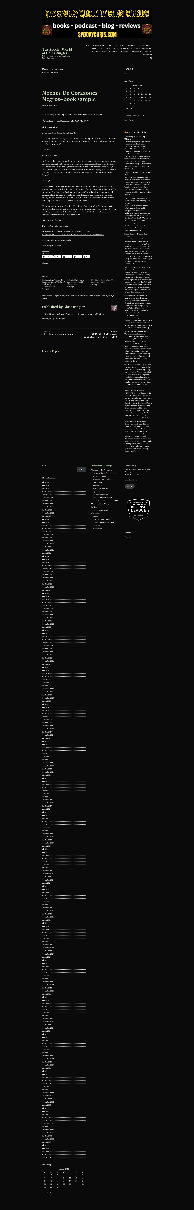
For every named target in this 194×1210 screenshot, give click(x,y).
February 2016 (47, 865)
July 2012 (45, 997)
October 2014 (47, 914)
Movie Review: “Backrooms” (135, 421)
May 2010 (45, 1077)
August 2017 (46, 809)
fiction (77, 296)
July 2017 (45, 812)
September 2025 (48, 513)
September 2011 (47, 1028)
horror (86, 296)
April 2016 (46, 858)
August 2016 (46, 846)
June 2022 (45, 633)
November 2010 (48, 1059)
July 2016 (45, 849)
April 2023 (46, 602)
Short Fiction (124, 51)
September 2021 (48, 661)
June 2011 (45, 1037)
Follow (130, 486)
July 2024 (45, 556)
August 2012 (46, 994)
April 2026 (46, 491)
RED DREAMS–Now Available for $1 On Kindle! (100, 334)
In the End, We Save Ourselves (136, 331)
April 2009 (46, 1117)
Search (44, 466)
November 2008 (48, 1133)
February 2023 (47, 609)
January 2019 (46, 760)
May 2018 (45, 784)
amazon (62, 296)
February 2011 (47, 1050)
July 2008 (45, 1145)
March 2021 (46, 679)
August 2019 (46, 738)
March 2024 (46, 569)
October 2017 (47, 806)
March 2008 (46, 1157)
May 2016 (45, 855)
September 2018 (48, 772)
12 (142, 94)
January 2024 (47, 575)
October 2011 (46, 1025)
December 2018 (47, 763)
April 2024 (46, 565)
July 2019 (45, 741)
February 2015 (47, 901)
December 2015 (47, 871)
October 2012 (47, 988)
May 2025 (45, 525)
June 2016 (45, 852)
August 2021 (46, 664)
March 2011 (46, 1046)
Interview (96, 485)
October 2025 (47, 510)
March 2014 (46, 935)
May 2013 (45, 966)
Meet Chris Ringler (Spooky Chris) (122, 45)
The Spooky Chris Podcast (98, 48)
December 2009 (48, 1093)
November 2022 (48, 618)
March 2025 (46, 531)
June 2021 (45, 670)
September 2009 (48, 1102)
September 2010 (48, 1065)
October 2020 (47, 695)
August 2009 (46, 1105)
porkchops (111, 296)
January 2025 (47, 538)
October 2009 (47, 1099)
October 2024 (47, 547)
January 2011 (46, 1053)
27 (146, 100)
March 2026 (46, 494)
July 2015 (45, 886)
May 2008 (45, 1151)
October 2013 (47, 951)
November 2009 (48, 1096)
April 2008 (46, 1154)
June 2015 (45, 889)
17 (134, 97)
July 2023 (45, 593)
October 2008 (47, 1136)
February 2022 (47, 646)
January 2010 (47, 1090)
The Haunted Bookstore (121, 48)
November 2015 (48, 874)
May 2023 (45, 599)
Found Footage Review (101, 510)
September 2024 (48, 550)
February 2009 (47, 1124)
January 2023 (47, 612)
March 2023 (46, 605)
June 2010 (45, 1074)
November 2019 (48, 729)
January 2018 (46, 797)
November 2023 (48, 581)
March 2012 (46, 1009)
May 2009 (45, 1114)
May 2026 (45, 488)
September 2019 (48, 735)
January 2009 (47, 1127)
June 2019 (45, 744)
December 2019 (47, 726)
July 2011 (45, 1034)
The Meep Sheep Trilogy (96, 51)
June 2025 (45, 522)
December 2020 (48, 689)
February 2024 (47, 572)
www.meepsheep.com (51, 246)
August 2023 (46, 590)
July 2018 (45, 778)
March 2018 (46, 791)
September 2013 (48, 954)
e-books (72, 296)
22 (126, 100)
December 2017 (47, 800)
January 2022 (47, 649)
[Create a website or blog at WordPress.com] (151, 1200)
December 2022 (48, 615)
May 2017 (45, 818)
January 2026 (47, 501)
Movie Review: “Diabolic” (134, 391)
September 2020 (48, 698)
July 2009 (45, 1108)
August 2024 (46, 553)
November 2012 (48, 985)
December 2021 (47, 652)
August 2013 (46, 957)
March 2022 (46, 643)
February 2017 (47, 827)
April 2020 (46, 713)
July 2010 (45, 1071)
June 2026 (45, 485)
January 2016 (46, 868)
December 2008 (48, 1130)
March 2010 (46, 1083)
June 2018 (45, 781)
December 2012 (47, 982)
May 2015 (45, 892)
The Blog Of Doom (145, 45)
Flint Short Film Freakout (102, 498)
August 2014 (46, 920)
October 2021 (47, 658)
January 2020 (47, 723)
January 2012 (46, 1016)
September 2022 (48, 624)
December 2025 (47, 504)
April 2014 (46, 932)
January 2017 (46, 831)
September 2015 (48, 880)
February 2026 (47, 498)
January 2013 (46, 979)
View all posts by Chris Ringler (53, 318)
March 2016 (46, 861)
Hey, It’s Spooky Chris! (136, 132)
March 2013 (46, 972)
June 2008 (45, 1148)
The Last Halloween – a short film (105, 522)
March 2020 (46, 717)
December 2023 (48, 578)
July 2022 (45, 630)
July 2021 (45, 667)
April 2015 (45, 895)
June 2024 (45, 559)
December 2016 (47, 834)
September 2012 (48, 991)
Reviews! (112, 51)
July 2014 (45, 923)
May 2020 (45, 710)
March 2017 (46, 824)
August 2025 (46, 516)
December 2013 (47, 945)
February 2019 (47, 757)
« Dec (126, 109)
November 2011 (47, 1022)
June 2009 (45, 1111)
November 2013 (48, 948)
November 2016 (48, 837)
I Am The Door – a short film (103, 519)
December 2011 (47, 1019)
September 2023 (48, 587)
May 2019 (45, 747)
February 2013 (47, 975)
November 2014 (48, 911)
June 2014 (45, 926)
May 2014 (45, 929)
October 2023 (47, 584)
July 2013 (45, 960)
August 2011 (46, 1031)
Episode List (97, 482)
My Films (135, 51)
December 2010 (47, 1056)
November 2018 (48, 766)
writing (44, 298)
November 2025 (48, 507)
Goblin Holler (146, 54)
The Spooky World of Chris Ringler (57, 51)
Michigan (96, 296)
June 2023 (45, 596)
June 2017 (45, 815)
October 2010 (47, 1062)
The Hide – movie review (58, 333)
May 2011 (45, 1040)
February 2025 (47, 535)
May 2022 (45, 636)
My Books (104, 296)
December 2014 (47, 908)
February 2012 (47, 1013)
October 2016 (47, 840)
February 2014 (47, 939)
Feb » (131, 109)
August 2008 (46, 1142)
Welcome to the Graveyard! (95, 45)
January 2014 (46, 942)
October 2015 (47, 877)
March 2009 (46, 1120)
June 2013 (45, 963)
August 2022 (46, 627)
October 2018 (47, 769)
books (67, 296)
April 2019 (46, 750)
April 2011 (45, 1043)
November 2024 (48, 544)
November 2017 (47, 803)
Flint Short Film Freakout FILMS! (106, 501)
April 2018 (46, 787)
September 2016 (48, 843)
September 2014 (48, 917)
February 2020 (47, 720)
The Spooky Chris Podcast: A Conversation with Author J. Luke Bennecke (137, 200)
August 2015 (46, 883)
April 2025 (46, 528)
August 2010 (46, 1068)
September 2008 (48, 1139)
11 (138, 94)
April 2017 (45, 821)
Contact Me (147, 51)
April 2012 (46, 1006)
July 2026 (45, 482)
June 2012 (45, 1000)
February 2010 (47, 1087)
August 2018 (46, 775)
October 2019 (47, 732)
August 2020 (46, 701)
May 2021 (45, 673)
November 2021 (48, 655)
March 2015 (46, 898)
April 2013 (46, 969)
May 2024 (45, 562)
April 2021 (46, 676)
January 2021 (46, 686)
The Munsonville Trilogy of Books (138, 365)
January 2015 (46, 905)
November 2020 (48, 692)
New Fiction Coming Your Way (102, 280)
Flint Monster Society (143, 48)
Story (50, 296)
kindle (91, 296)
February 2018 (47, 794)
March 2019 (46, 753)
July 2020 (45, 704)
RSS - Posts (128, 120)
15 (126, 97)
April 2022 (46, 639)
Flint (81, 296)
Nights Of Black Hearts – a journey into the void (76, 281)
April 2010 (46, 1080)
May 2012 (45, 1003)
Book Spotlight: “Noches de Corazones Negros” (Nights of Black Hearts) (53, 282)
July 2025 (45, 519)
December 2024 (48, 541)
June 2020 (45, 707)
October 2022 (47, 621)
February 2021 (47, 683)
